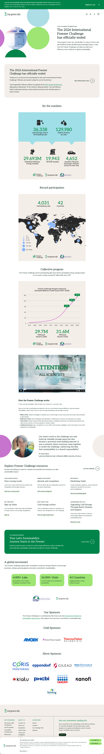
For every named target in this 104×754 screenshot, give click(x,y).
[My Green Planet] (12, 14)
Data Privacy (22, 730)
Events (34, 723)
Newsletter (21, 728)
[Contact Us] (86, 14)
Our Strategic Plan (37, 728)
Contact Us (21, 723)
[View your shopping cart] (94, 14)
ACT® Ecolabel (8, 727)
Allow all (95, 740)
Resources (7, 734)
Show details (23, 751)
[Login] (90, 14)
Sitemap (34, 730)
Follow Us (21, 725)
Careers (34, 725)
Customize (94, 743)
